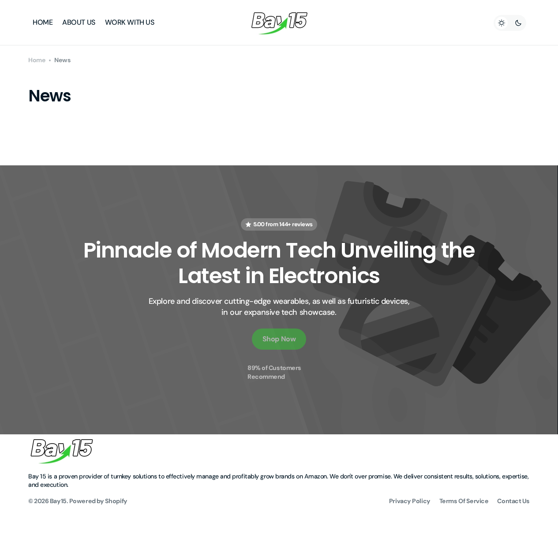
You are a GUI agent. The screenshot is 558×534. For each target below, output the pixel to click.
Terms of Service (464, 501)
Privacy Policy (410, 501)
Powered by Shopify (98, 501)
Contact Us (513, 501)
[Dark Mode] (510, 23)
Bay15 (58, 501)
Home (36, 60)
